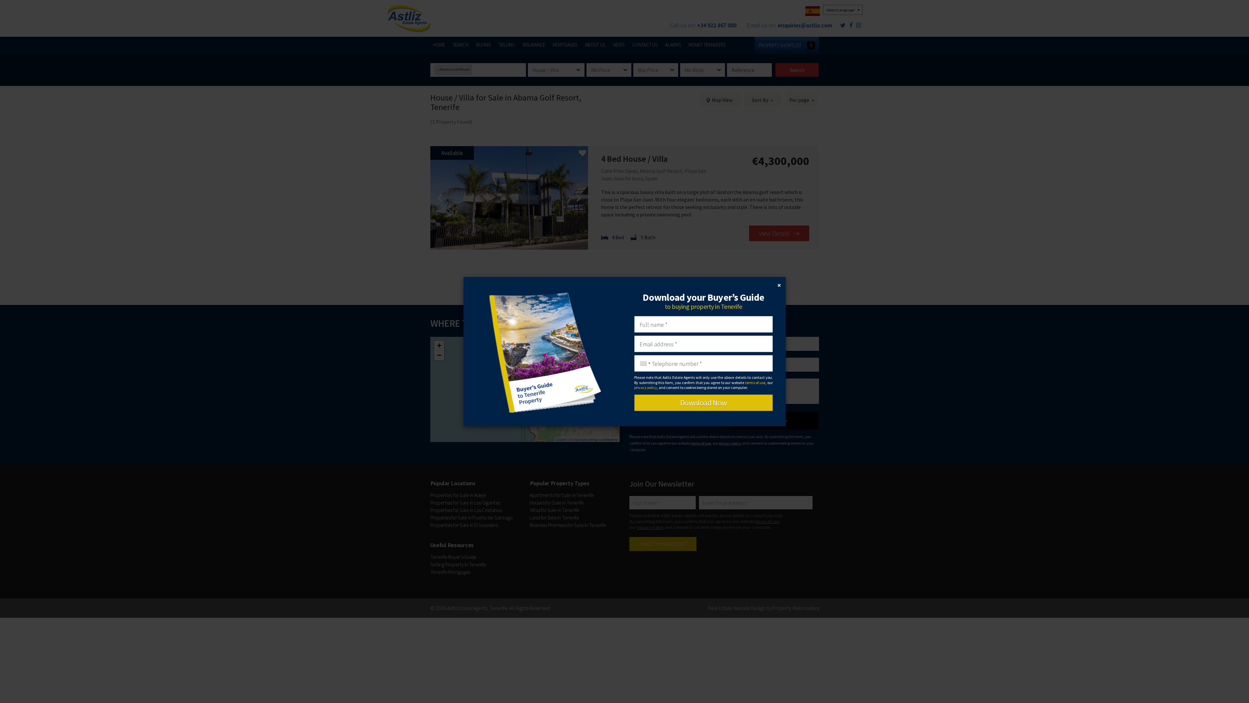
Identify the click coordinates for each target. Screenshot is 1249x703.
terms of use (755, 382)
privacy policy (645, 387)
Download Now (703, 403)
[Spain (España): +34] (643, 363)
